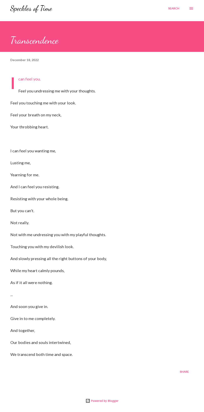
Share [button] (184, 371)
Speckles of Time (31, 8)
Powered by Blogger (104, 401)
